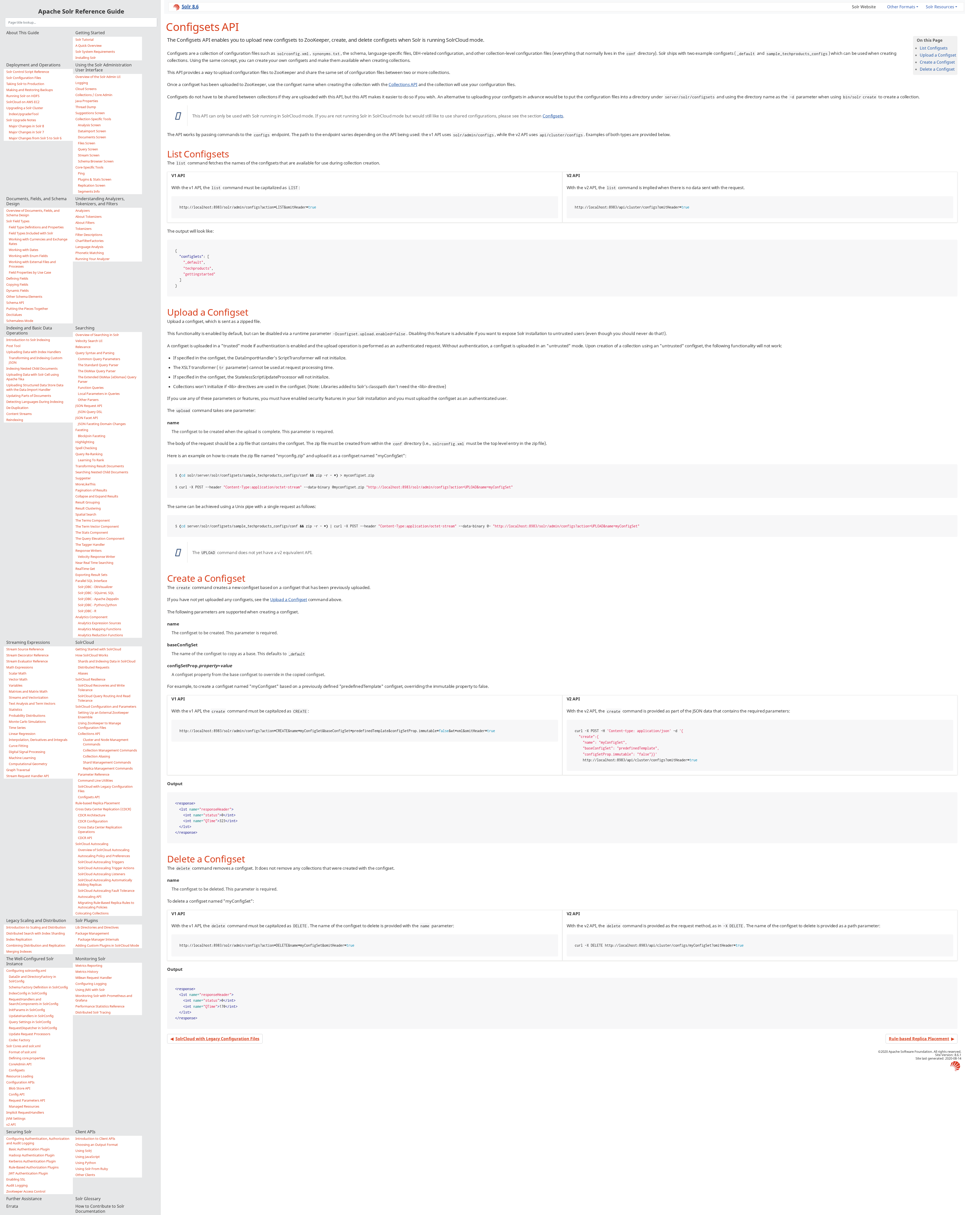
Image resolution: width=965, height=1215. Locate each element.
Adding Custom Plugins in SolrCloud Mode (107, 945)
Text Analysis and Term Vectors (32, 703)
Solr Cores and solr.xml (23, 1046)
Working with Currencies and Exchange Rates (38, 241)
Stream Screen (89, 155)
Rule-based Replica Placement (97, 803)
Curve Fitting (18, 745)
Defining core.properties (27, 1058)
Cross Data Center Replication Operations (100, 829)
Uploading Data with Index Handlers (33, 352)
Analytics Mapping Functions (99, 629)
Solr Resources (940, 7)
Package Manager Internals (98, 939)
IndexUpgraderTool (23, 114)
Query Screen (88, 149)
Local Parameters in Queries (99, 393)
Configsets (17, 1070)
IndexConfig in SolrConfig (28, 993)
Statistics (15, 709)
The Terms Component (92, 520)
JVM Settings (15, 1118)
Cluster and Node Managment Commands (105, 741)
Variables (15, 685)
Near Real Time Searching (94, 562)
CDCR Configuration (93, 821)
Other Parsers (88, 399)
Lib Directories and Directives (97, 927)
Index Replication (19, 939)
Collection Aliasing (96, 756)
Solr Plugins (86, 920)
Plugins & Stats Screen (94, 179)
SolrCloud (84, 642)
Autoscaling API (89, 896)
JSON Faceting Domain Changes (102, 424)
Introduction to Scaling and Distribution (36, 927)
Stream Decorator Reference (27, 655)
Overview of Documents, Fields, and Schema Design (33, 212)
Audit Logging (17, 1185)
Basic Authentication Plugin (29, 1149)
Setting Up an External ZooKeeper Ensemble (103, 714)
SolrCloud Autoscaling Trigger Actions (106, 868)
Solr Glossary (88, 1198)
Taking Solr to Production (25, 83)
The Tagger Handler (90, 544)
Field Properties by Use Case (30, 272)
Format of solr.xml (22, 1052)
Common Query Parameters (99, 359)
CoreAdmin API (20, 1064)
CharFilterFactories (89, 240)
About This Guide (22, 32)
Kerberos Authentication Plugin (32, 1161)
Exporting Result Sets (91, 574)
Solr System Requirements (95, 51)
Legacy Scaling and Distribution (36, 920)
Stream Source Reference (25, 649)
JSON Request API (88, 405)
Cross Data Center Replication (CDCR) (103, 809)
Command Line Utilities (95, 780)
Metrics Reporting (88, 965)
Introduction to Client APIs (95, 1138)
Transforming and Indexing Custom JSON (35, 360)
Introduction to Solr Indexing (28, 340)
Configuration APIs (20, 1082)
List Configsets (934, 48)
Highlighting (84, 442)
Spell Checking (86, 448)
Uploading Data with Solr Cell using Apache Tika (32, 376)
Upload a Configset (938, 55)
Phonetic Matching (89, 252)
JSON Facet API (86, 417)
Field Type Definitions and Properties (36, 227)
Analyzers (82, 210)
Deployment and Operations (33, 65)
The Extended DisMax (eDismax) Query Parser (107, 379)
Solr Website (864, 7)
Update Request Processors (29, 1034)
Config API (16, 1094)
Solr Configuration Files (23, 77)
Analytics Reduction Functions (100, 635)
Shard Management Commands (107, 762)
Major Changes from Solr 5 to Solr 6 (35, 138)
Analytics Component (91, 617)
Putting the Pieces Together (27, 308)
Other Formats (901, 7)
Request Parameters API (27, 1100)
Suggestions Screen (90, 113)
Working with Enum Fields (28, 256)
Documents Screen (92, 137)
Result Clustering (88, 508)
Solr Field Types (17, 221)
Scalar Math (17, 673)
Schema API (15, 302)
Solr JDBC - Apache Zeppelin (98, 599)
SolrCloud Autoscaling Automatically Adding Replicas (105, 882)
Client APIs (85, 1132)
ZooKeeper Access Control (25, 1191)
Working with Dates (23, 249)
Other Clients (85, 1174)
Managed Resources (24, 1106)
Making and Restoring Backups (29, 90)
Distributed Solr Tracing (93, 1012)
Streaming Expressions (28, 642)
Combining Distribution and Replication (35, 945)
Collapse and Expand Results (96, 496)
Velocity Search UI (88, 341)
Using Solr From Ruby (91, 1168)
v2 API (11, 1124)
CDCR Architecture (91, 815)
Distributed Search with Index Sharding (35, 933)
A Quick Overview (88, 45)
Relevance (82, 347)
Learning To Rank (91, 460)
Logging (81, 82)
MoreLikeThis (85, 484)
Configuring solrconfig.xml (26, 970)
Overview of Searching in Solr (97, 334)
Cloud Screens (85, 89)
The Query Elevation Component (99, 538)
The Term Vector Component (97, 526)
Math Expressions (19, 667)
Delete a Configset (937, 69)
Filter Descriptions (88, 234)
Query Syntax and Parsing (94, 353)
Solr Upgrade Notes (21, 120)
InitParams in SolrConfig (27, 1010)
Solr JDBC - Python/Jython (97, 605)
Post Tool (13, 346)
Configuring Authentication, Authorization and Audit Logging (37, 1140)
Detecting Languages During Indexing (34, 401)
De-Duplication (17, 407)
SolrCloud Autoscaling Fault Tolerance (106, 890)
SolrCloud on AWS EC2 (22, 102)
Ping (81, 173)
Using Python (85, 1162)
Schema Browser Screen (96, 161)
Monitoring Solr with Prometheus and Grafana (103, 997)
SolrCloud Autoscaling (91, 844)
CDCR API (85, 837)
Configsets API (89, 797)
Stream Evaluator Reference (27, 661)
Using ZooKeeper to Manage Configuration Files (99, 725)
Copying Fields (17, 284)
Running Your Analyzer (92, 259)
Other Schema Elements (24, 296)
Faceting (81, 430)
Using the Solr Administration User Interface (103, 67)
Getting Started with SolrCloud (98, 649)
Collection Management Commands (110, 750)
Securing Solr (19, 1132)
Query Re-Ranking (89, 454)
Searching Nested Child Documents (101, 472)
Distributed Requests (93, 667)
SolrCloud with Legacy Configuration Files (105, 788)
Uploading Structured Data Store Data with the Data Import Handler (34, 387)
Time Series (17, 727)
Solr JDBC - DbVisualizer (95, 586)
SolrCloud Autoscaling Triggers (101, 862)
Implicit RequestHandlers (25, 1112)
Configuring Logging (91, 983)
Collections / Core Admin (93, 95)
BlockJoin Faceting (91, 436)
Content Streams (19, 413)
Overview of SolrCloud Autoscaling (103, 850)
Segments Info (89, 191)
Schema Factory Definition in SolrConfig (38, 987)
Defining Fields (17, 278)
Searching (84, 328)
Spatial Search (85, 514)
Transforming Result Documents (99, 466)
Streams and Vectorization (28, 697)
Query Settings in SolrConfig (30, 1022)
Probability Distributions (27, 715)
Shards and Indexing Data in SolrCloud (106, 661)
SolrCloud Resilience (90, 679)
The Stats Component (91, 532)
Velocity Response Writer (96, 556)
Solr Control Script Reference (27, 71)
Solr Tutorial (84, 39)
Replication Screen (91, 185)
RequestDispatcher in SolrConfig (33, 1028)
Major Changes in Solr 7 (26, 132)
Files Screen (86, 143)
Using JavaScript (87, 1156)
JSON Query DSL (90, 411)
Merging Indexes (19, 951)
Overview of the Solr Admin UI (97, 76)
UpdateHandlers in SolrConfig (31, 1016)
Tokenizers (83, 228)
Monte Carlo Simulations (27, 721)
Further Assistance (24, 1198)
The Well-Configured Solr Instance (30, 961)
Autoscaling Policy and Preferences (104, 856)
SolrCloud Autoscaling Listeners (101, 874)
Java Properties (86, 101)
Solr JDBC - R (87, 611)
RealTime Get (85, 568)
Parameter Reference (93, 774)
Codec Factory (19, 1040)
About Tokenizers (88, 216)
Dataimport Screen (92, 131)
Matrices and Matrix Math (28, 691)
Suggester (83, 478)
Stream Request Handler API (27, 776)
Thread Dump (85, 107)
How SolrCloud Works (91, 655)
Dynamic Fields (17, 290)
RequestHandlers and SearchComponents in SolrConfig (33, 1001)
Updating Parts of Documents (28, 395)
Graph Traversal (18, 770)
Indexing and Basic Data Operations (29, 330)
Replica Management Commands (108, 768)
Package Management (92, 933)
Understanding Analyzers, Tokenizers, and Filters (100, 201)
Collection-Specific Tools (93, 119)
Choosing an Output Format (96, 1144)
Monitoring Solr (90, 958)
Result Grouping (87, 502)
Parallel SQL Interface (91, 580)
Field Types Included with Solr (31, 233)
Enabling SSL (15, 1179)
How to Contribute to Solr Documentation (99, 1208)
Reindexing (14, 419)
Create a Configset (937, 62)
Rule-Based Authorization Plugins (34, 1167)
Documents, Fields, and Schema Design (36, 201)
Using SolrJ (83, 1150)
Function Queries (91, 387)
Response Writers (88, 550)
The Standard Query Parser (98, 365)
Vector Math (18, 679)
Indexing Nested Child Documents (32, 368)
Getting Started (90, 32)
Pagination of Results (91, 490)
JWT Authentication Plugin (28, 1173)
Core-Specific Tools (89, 167)
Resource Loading (19, 1076)
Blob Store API (19, 1088)
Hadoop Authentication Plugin (32, 1155)
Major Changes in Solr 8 (26, 126)
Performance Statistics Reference (99, 1006)
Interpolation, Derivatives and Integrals (38, 739)
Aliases (83, 673)
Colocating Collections (92, 913)
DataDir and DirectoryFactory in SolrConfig (32, 978)
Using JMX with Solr (90, 989)
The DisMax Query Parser (97, 371)
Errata (12, 1206)
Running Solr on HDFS (22, 96)
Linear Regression (22, 733)
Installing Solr (85, 57)
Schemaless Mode (19, 320)
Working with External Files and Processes (32, 264)
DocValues (14, 314)
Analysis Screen (89, 125)
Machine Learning (22, 758)
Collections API (89, 733)
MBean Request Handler (93, 977)
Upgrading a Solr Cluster (24, 108)
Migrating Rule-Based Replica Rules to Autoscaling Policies (106, 904)
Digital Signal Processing (27, 751)
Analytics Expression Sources (99, 623)
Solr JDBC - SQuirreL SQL (96, 593)
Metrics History (86, 971)
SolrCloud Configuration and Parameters (105, 706)
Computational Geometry (28, 764)
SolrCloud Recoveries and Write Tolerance (101, 687)
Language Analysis (89, 246)
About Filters (84, 222)
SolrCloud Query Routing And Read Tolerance (104, 698)
